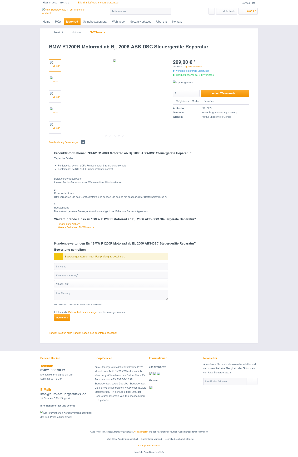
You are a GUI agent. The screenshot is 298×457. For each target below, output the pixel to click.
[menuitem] (140, 13)
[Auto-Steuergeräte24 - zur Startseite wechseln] (68, 12)
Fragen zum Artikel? (68, 224)
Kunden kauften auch (60, 332)
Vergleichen (182, 101)
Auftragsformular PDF (149, 445)
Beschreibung (56, 142)
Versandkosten (141, 431)
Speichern (62, 317)
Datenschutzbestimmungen (83, 312)
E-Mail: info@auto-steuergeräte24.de (97, 2)
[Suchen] (168, 11)
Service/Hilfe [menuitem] (248, 2)
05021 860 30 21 (53, 367)
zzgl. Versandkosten (192, 66)
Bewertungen (74, 142)
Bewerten (208, 101)
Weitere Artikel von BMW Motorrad (76, 227)
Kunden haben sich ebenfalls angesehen (95, 332)
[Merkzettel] (211, 11)
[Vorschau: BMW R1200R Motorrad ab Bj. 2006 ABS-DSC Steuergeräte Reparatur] (55, 65)
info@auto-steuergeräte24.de (63, 391)
